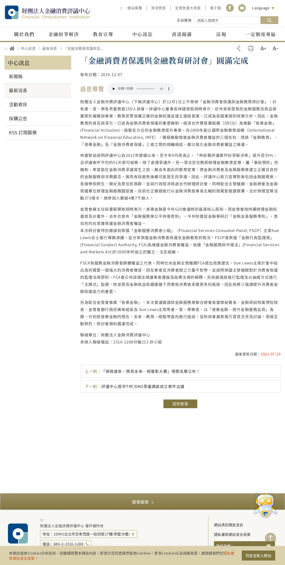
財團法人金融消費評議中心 (56, 12)
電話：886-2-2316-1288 (63, 544)
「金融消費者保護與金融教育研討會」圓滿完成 (85, 48)
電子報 (215, 7)
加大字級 (263, 48)
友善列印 (251, 48)
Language (260, 7)
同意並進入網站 (258, 555)
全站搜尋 (184, 20)
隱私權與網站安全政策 (232, 534)
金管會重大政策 (188, 7)
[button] (142, 501)
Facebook (229, 8)
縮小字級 (276, 48)
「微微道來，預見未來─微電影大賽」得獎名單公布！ (142, 371)
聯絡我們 (223, 546)
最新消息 (49, 48)
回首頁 (12, 48)
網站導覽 (134, 7)
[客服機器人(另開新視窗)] (265, 505)
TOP (270, 538)
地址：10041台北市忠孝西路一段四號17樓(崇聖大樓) (87, 534)
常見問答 (158, 7)
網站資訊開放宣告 (228, 524)
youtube (242, 8)
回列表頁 (180, 403)
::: (121, 7)
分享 (239, 48)
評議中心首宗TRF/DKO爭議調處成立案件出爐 (135, 386)
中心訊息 (28, 48)
